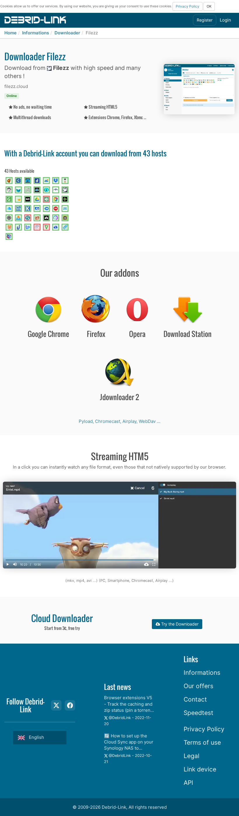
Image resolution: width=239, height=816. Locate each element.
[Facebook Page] (70, 705)
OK (209, 6)
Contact (195, 699)
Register (204, 19)
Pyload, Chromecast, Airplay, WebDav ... (119, 421)
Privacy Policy (187, 6)
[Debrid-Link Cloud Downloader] (35, 19)
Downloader (67, 33)
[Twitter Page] (56, 705)
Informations (35, 33)
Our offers (198, 686)
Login (225, 20)
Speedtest (198, 712)
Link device (200, 769)
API (188, 782)
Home (10, 33)
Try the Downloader (179, 623)
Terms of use (202, 742)
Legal (191, 756)
